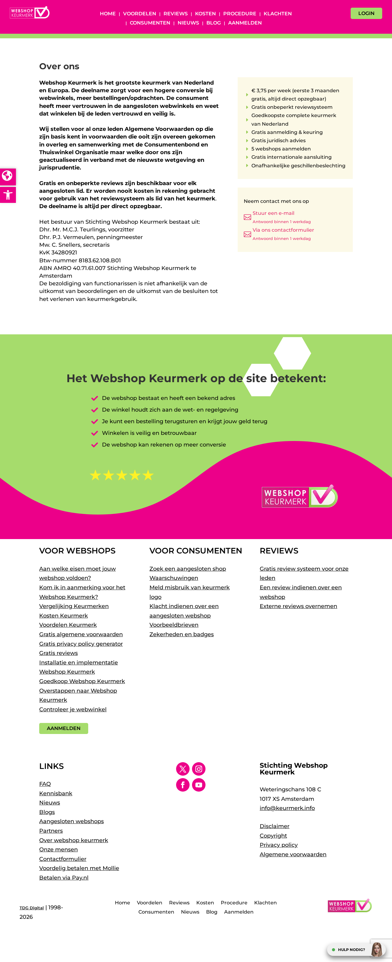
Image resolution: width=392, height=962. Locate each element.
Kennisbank (55, 793)
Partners (51, 830)
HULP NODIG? (351, 949)
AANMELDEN (64, 728)
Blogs (47, 812)
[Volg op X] (183, 769)
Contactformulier (62, 859)
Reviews (176, 14)
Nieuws (188, 23)
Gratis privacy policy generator (81, 644)
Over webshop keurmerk (73, 840)
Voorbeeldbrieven (173, 625)
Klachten (278, 14)
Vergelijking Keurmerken (74, 606)
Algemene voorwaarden (293, 854)
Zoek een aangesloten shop (187, 568)
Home (108, 14)
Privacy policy (279, 845)
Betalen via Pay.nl (64, 877)
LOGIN (366, 13)
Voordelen (139, 14)
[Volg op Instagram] (198, 769)
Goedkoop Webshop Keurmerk (82, 681)
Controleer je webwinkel (73, 709)
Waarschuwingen (173, 578)
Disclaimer (274, 826)
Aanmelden (245, 23)
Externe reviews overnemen (298, 606)
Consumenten (150, 23)
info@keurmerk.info (287, 808)
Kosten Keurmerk (63, 615)
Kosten (205, 14)
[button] (8, 195)
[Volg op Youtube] (198, 785)
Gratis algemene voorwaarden (81, 634)
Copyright (273, 835)
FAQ (45, 784)
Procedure (239, 14)
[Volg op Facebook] (183, 785)
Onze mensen (58, 849)
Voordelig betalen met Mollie (79, 868)
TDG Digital (32, 907)
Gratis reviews (58, 653)
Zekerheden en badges (181, 634)
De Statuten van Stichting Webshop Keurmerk (103, 306)
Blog (213, 23)
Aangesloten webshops (71, 821)
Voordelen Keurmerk (68, 625)
